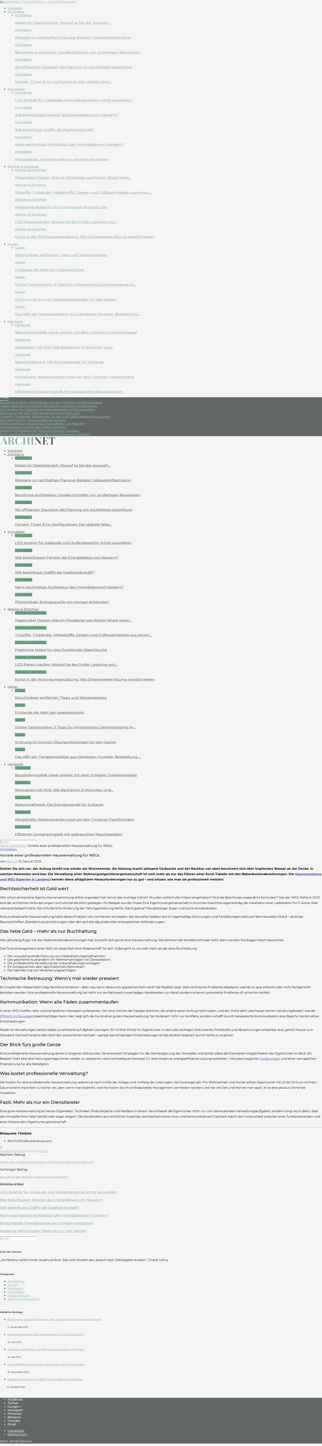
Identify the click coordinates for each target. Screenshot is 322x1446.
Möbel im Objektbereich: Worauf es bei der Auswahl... (40, 431)
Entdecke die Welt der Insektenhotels (49, 270)
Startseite (14, 8)
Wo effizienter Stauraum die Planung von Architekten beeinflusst (73, 67)
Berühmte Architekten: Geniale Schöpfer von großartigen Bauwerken (77, 52)
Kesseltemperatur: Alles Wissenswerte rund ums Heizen (45, 1334)
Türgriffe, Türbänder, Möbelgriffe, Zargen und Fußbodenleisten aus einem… (83, 192)
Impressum (15, 1431)
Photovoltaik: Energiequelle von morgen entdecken (62, 159)
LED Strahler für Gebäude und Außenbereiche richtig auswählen (73, 100)
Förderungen (270, 1058)
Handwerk (15, 321)
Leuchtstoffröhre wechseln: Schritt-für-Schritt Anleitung (45, 1364)
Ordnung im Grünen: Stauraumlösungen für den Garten (65, 299)
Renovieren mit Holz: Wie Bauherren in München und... (40, 413)
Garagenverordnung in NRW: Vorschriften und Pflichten (45, 1379)
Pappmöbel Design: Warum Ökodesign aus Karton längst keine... (49, 406)
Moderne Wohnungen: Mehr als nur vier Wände (43, 1231)
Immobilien (16, 89)
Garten (12, 244)
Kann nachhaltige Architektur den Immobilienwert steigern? (69, 144)
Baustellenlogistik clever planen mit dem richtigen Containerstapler (76, 332)
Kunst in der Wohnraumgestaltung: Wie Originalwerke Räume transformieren (85, 237)
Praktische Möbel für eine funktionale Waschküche (61, 207)
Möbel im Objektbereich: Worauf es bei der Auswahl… (63, 23)
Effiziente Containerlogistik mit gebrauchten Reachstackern (69, 391)
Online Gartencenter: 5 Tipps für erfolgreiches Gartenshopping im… (75, 284)
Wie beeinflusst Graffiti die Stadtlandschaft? (54, 130)
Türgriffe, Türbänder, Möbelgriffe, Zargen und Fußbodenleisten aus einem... (56, 416)
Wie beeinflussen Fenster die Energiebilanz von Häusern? (66, 115)
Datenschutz (17, 1434)
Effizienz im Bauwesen (17, 1016)
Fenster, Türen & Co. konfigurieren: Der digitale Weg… (63, 82)
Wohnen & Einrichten (23, 166)
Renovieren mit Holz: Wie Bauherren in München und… (64, 347)
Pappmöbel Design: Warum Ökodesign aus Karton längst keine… (73, 177)
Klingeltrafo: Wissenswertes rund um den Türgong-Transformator (74, 377)
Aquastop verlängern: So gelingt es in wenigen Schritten (45, 1349)
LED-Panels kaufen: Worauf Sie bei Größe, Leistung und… (66, 222)
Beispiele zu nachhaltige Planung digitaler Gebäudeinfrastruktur (73, 37)
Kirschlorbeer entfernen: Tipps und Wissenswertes (61, 255)
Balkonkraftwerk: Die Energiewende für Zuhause (59, 362)
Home (4, 846)
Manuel (12, 861)
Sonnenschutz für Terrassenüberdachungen (33, 420)
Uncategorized (18, 1295)
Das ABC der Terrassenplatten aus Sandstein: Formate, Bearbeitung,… (78, 314)
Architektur (15, 12)
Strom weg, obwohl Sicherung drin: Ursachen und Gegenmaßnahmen (54, 1319)
